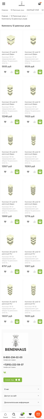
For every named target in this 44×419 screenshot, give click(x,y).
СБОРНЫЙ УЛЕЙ (33, 10)
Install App (10, 380)
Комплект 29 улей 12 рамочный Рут (9, 253)
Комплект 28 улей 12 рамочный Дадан (32, 203)
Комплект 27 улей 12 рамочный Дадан (9, 203)
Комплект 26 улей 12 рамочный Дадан (32, 153)
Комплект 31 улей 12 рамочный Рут (9, 303)
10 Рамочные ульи (17, 10)
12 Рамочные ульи (18, 16)
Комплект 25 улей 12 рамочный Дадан (9, 153)
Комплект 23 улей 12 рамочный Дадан (9, 103)
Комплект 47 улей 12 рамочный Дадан (9, 53)
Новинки (5, 10)
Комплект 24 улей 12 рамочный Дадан (32, 103)
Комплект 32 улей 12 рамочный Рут (32, 303)
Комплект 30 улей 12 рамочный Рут (32, 253)
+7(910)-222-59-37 (13, 364)
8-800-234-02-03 (12, 357)
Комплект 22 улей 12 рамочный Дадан (32, 53)
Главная (5, 16)
